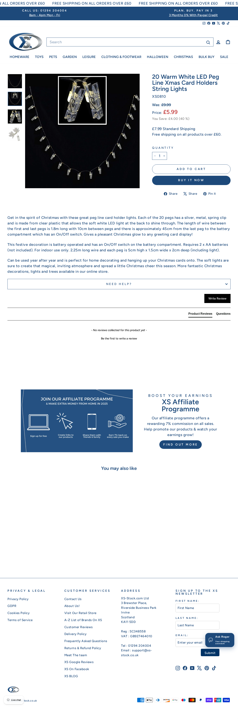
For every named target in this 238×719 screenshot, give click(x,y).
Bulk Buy (206, 57)
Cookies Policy (18, 613)
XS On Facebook (76, 669)
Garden (70, 57)
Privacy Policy (17, 599)
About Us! (72, 606)
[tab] (200, 314)
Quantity (163, 148)
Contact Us (73, 599)
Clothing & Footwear (121, 57)
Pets (53, 57)
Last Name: (187, 617)
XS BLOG (71, 676)
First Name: (188, 600)
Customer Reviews (78, 627)
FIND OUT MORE (180, 444)
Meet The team (75, 655)
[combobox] (129, 42)
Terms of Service (20, 620)
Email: (182, 635)
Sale (224, 57)
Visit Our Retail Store (80, 613)
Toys (39, 57)
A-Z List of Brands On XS (83, 620)
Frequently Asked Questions (85, 641)
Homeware (19, 57)
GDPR (11, 606)
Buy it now (191, 180)
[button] (119, 338)
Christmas (183, 57)
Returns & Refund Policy (82, 648)
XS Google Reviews (79, 662)
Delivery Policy (75, 634)
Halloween (157, 57)
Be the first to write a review (119, 338)
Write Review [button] (217, 298)
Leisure (89, 57)
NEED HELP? (119, 284)
